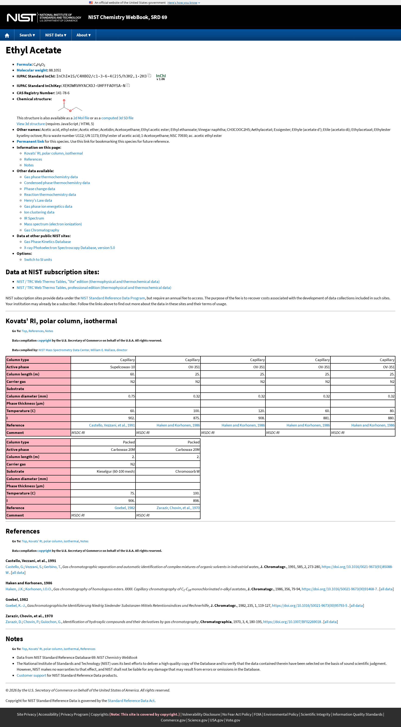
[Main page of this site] (7, 35)
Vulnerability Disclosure (201, 714)
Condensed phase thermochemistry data (57, 182)
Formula (24, 64)
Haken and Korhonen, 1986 (178, 425)
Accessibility (48, 714)
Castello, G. (15, 566)
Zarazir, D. (14, 621)
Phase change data (39, 188)
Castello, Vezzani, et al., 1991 (112, 425)
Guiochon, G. (51, 621)
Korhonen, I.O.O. (38, 588)
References (33, 159)
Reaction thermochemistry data (50, 194)
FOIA (257, 714)
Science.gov (197, 720)
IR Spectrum (34, 218)
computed (109, 117)
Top (24, 331)
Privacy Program (74, 714)
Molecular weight (32, 70)
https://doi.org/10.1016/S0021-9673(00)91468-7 (339, 588)
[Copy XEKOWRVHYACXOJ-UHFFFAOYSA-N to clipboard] (128, 86)
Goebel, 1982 (125, 507)
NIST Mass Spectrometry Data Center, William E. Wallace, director (83, 350)
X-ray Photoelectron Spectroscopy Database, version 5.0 (69, 247)
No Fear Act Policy (237, 714)
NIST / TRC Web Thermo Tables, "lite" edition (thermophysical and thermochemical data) (88, 281)
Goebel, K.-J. (16, 605)
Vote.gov (233, 720)
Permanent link (30, 141)
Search (25, 35)
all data (18, 572)
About (82, 35)
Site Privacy (26, 714)
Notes (29, 165)
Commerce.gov (173, 720)
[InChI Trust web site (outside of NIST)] (161, 79)
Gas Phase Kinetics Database (47, 241)
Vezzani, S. (33, 566)
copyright (44, 340)
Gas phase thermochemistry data (51, 176)
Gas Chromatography (41, 230)
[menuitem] (7, 35)
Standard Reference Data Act (131, 700)
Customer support (31, 675)
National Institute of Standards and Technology (44, 17)
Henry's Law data (38, 200)
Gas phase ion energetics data (48, 206)
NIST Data (54, 35)
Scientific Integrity (315, 714)
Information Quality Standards (357, 714)
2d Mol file (81, 117)
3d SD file (126, 117)
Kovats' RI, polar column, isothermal (53, 153)
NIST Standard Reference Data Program (113, 297)
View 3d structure (31, 123)
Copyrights (100, 714)
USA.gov (216, 720)
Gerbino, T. (52, 566)
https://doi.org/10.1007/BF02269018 (292, 621)
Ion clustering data (39, 212)
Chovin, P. (31, 621)
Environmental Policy (281, 714)
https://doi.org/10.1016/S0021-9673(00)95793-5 (309, 605)
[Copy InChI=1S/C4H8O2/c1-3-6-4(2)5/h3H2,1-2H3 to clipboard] (149, 77)
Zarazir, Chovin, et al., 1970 (178, 507)
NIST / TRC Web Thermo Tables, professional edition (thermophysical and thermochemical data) (94, 287)
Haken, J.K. (15, 588)
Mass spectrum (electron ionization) (53, 223)
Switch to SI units (38, 259)
